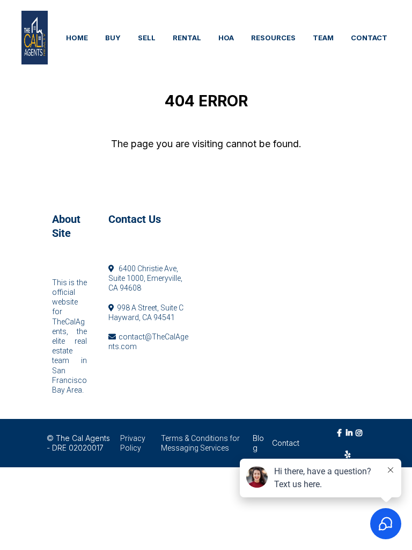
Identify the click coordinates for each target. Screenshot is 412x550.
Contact (285, 442)
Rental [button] (187, 37)
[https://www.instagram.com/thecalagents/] (360, 437)
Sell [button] (147, 37)
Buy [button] (113, 37)
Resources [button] (273, 37)
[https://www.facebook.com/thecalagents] (340, 437)
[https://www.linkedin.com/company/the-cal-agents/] (350, 437)
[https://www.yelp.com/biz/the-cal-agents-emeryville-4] (350, 453)
